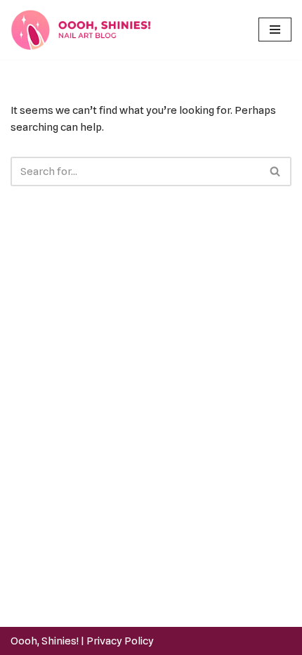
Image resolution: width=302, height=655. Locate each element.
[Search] (275, 171)
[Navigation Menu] (274, 29)
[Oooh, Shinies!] (84, 30)
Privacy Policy (120, 641)
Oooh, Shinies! (45, 641)
